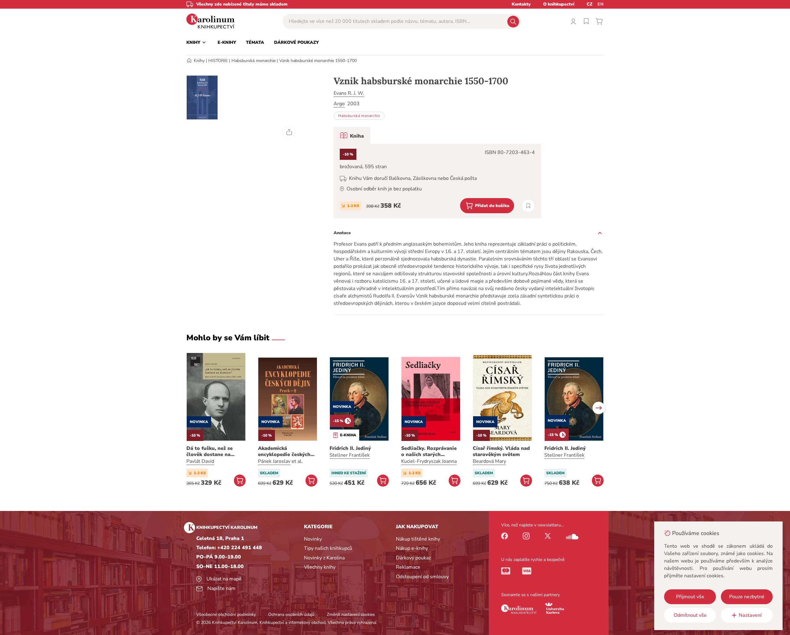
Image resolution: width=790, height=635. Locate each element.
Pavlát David (200, 461)
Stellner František (350, 455)
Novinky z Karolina (324, 557)
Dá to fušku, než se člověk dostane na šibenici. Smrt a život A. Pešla (215, 451)
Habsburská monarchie (253, 61)
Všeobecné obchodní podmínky (226, 614)
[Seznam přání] (586, 21)
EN (600, 4)
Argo (339, 103)
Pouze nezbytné (746, 596)
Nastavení (750, 615)
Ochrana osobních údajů (291, 614)
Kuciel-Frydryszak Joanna (429, 461)
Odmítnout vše (690, 615)
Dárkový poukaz (413, 557)
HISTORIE (218, 61)
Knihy (199, 61)
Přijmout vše (690, 596)
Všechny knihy (319, 567)
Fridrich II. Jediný (350, 448)
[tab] (352, 135)
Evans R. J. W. (349, 93)
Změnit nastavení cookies (351, 614)
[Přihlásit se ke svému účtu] (573, 21)
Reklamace (408, 567)
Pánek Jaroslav (274, 461)
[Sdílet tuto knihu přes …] (289, 132)
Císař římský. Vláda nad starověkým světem (501, 451)
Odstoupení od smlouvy (422, 576)
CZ (589, 4)
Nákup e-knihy (412, 548)
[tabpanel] (437, 181)
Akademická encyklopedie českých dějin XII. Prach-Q (284, 451)
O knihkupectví (558, 4)
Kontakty (521, 4)
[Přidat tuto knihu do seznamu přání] (528, 205)
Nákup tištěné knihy (418, 539)
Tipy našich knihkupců (328, 548)
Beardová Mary (489, 461)
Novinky (313, 539)
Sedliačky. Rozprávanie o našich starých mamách (429, 451)
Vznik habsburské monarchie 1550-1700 (318, 61)
